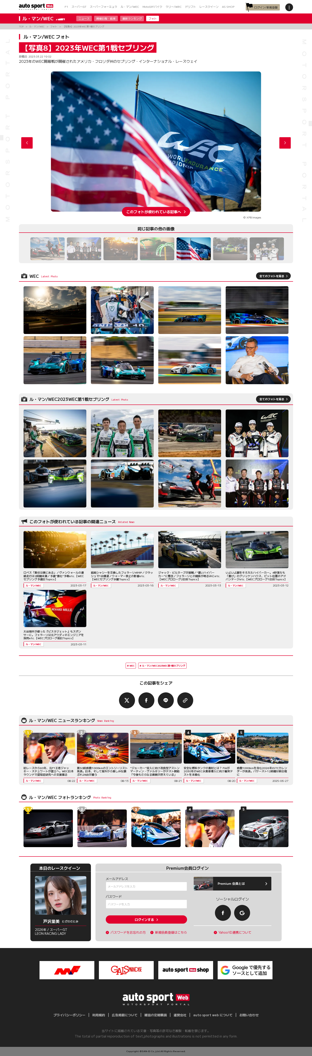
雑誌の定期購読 (155, 1015)
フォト (152, 18)
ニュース (84, 18)
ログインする (144, 919)
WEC (132, 665)
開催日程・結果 (106, 18)
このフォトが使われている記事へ (153, 211)
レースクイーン (209, 6)
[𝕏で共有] (127, 700)
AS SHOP (228, 6)
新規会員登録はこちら (171, 932)
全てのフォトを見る (271, 276)
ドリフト (190, 6)
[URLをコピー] (185, 700)
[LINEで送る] (166, 700)
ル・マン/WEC (130, 6)
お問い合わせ (249, 1015)
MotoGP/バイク (152, 6)
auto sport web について (213, 1015)
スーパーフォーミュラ (103, 6)
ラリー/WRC (174, 6)
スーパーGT (78, 6)
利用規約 (98, 1015)
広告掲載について (124, 1015)
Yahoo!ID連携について (235, 932)
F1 (66, 6)
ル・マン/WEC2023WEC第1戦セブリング (163, 665)
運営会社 (180, 1015)
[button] (285, 143)
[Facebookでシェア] (146, 700)
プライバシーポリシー (69, 1015)
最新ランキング (132, 18)
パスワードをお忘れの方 (128, 932)
